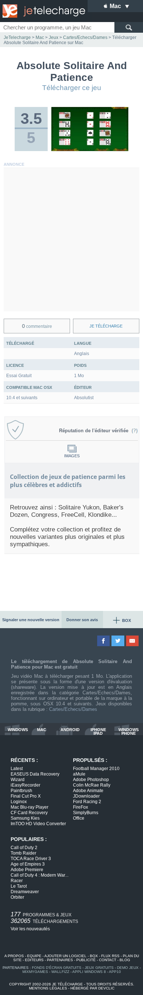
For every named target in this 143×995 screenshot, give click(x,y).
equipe (34, 956)
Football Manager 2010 (96, 768)
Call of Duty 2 (24, 847)
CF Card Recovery (29, 812)
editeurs (34, 960)
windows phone (128, 731)
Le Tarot (19, 886)
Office (78, 818)
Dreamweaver (25, 891)
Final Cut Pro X (26, 796)
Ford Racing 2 (87, 801)
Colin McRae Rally (91, 785)
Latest (17, 768)
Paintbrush (21, 790)
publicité (86, 960)
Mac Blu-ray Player (29, 807)
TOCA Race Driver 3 (31, 858)
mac (41, 730)
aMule (79, 774)
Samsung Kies (25, 818)
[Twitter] (118, 641)
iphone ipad (98, 731)
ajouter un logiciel (65, 956)
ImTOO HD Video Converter (38, 823)
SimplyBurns (85, 812)
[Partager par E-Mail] (133, 641)
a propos (14, 956)
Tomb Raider (23, 853)
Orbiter (17, 897)
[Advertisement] (71, 239)
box (94, 956)
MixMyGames (35, 972)
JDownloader (86, 796)
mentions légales (48, 988)
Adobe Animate (88, 790)
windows (18, 730)
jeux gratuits (99, 968)
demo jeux (128, 968)
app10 (115, 972)
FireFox (80, 807)
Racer (17, 880)
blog (125, 960)
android (70, 730)
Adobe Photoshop (91, 779)
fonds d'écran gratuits (56, 968)
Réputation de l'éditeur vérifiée (95, 430)
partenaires (60, 960)
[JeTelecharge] (42, 11)
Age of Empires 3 (28, 864)
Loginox (19, 801)
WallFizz (60, 972)
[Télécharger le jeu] (90, 149)
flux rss (110, 956)
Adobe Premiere (27, 869)
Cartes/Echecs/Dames (73, 709)
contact (107, 960)
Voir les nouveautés (30, 928)
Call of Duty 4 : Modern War (40, 875)
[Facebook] (104, 641)
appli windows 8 (89, 972)
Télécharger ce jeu (71, 88)
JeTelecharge (17, 37)
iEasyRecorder (25, 785)
